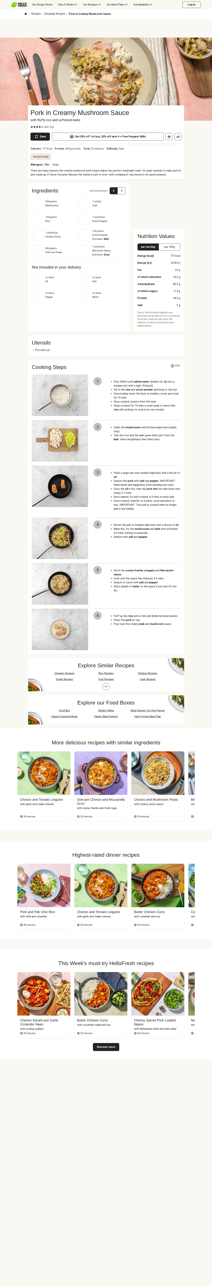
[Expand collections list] (106, 686)
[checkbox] (31, 127)
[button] (79, 190)
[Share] (178, 136)
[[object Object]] (169, 136)
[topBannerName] (106, 28)
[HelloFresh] (19, 4)
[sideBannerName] (159, 204)
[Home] (26, 14)
